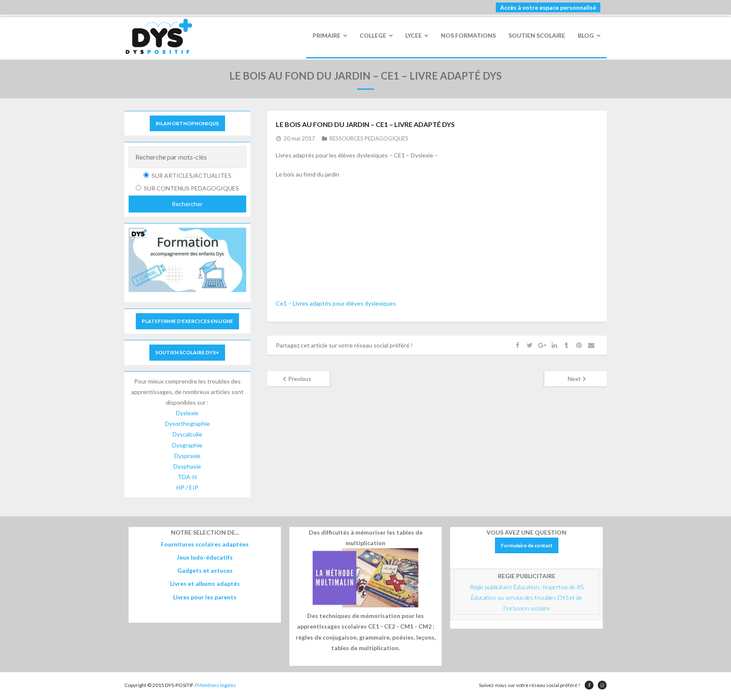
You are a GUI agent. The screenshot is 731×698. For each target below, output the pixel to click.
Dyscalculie (187, 434)
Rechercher (187, 203)
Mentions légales (216, 685)
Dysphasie (187, 466)
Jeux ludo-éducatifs (205, 557)
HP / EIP (187, 487)
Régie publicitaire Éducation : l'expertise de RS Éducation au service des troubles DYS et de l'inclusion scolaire (527, 597)
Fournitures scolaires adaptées (205, 544)
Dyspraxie (187, 455)
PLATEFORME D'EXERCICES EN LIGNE (187, 321)
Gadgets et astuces (205, 570)
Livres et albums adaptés (205, 583)
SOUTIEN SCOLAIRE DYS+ (187, 352)
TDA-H (187, 476)
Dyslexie (187, 413)
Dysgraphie (187, 445)
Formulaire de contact (526, 545)
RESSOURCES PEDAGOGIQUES (369, 138)
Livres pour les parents (204, 597)
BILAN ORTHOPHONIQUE (187, 123)
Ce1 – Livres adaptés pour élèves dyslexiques (336, 303)
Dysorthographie (187, 423)
